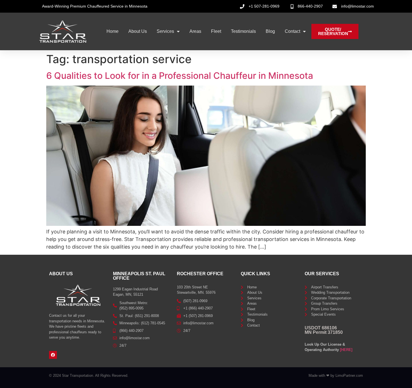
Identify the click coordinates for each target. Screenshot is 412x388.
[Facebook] (53, 355)
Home (113, 31)
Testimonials (243, 31)
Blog (270, 31)
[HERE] (346, 350)
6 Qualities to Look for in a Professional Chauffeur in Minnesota (179, 75)
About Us (137, 31)
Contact (292, 31)
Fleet (216, 31)
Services (165, 31)
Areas (195, 31)
